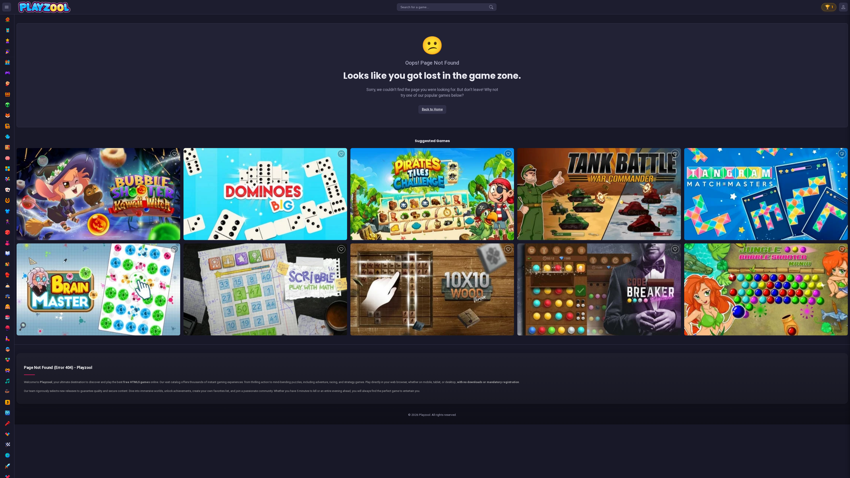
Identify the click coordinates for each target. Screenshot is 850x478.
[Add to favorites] (174, 154)
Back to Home (432, 109)
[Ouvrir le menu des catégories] (6, 7)
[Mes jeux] (843, 7)
